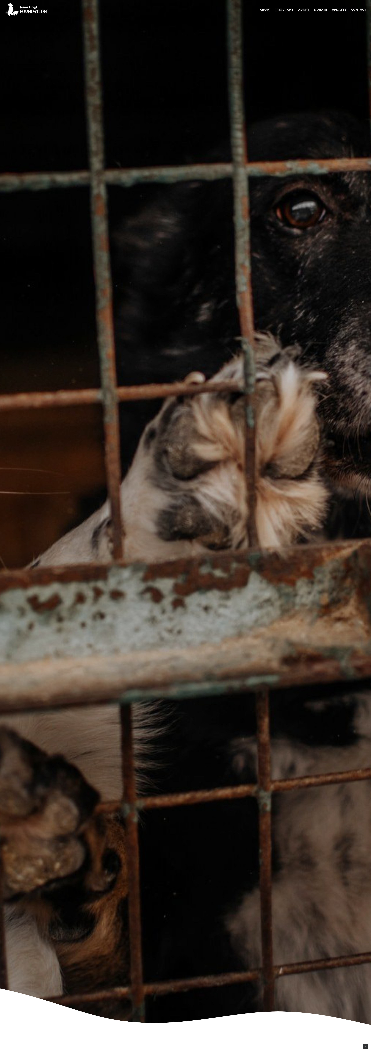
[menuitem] (266, 9)
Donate (320, 9)
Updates (339, 9)
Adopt (303, 9)
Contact (358, 9)
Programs (285, 9)
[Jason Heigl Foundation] (28, 10)
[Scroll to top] (365, 1046)
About (265, 9)
